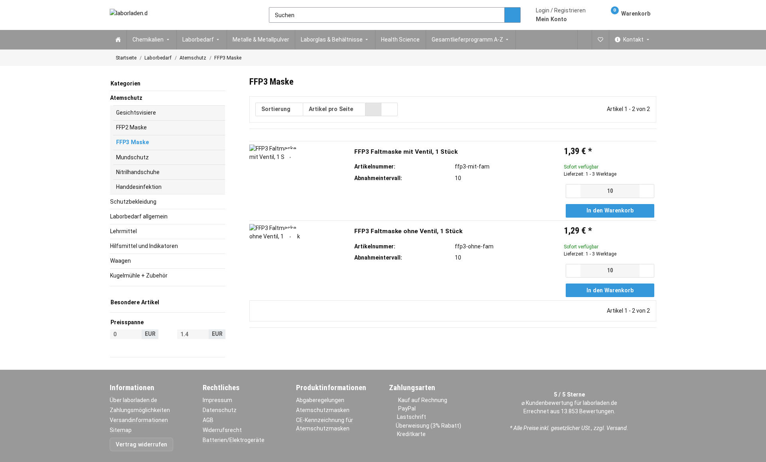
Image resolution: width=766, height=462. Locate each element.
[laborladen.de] (128, 15)
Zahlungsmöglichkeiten (140, 410)
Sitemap (121, 430)
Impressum (217, 400)
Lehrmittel (123, 231)
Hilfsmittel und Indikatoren (144, 246)
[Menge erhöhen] (646, 190)
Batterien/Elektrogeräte (234, 440)
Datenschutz (220, 410)
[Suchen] (512, 15)
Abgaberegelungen (320, 400)
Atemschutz (126, 98)
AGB (208, 420)
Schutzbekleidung (133, 201)
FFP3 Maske (132, 142)
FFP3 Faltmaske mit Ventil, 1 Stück (406, 151)
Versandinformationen (139, 420)
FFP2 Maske (131, 127)
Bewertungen (596, 411)
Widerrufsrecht (222, 430)
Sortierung (275, 109)
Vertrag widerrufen (141, 444)
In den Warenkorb (610, 210)
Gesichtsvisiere (136, 112)
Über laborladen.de (133, 400)
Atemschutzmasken (322, 410)
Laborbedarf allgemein (139, 216)
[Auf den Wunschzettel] (291, 154)
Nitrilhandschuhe (138, 172)
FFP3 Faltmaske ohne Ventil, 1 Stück (408, 231)
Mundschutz (132, 157)
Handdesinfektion (139, 187)
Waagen (120, 261)
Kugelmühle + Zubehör (139, 275)
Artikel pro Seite (331, 109)
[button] (561, 14)
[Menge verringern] (573, 190)
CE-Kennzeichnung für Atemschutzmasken (324, 424)
